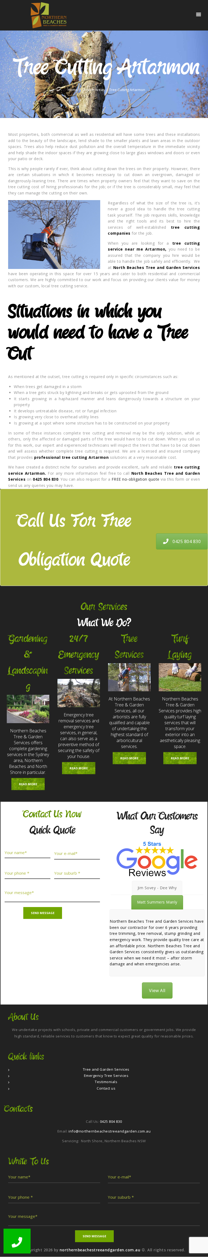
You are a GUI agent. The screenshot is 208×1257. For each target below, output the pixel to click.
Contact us (106, 1088)
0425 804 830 (187, 541)
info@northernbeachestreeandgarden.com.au (110, 1131)
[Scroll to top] (198, 1247)
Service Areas (93, 89)
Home (72, 89)
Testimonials (106, 1081)
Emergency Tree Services (106, 1075)
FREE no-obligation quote (136, 479)
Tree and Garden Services (106, 1069)
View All (157, 990)
